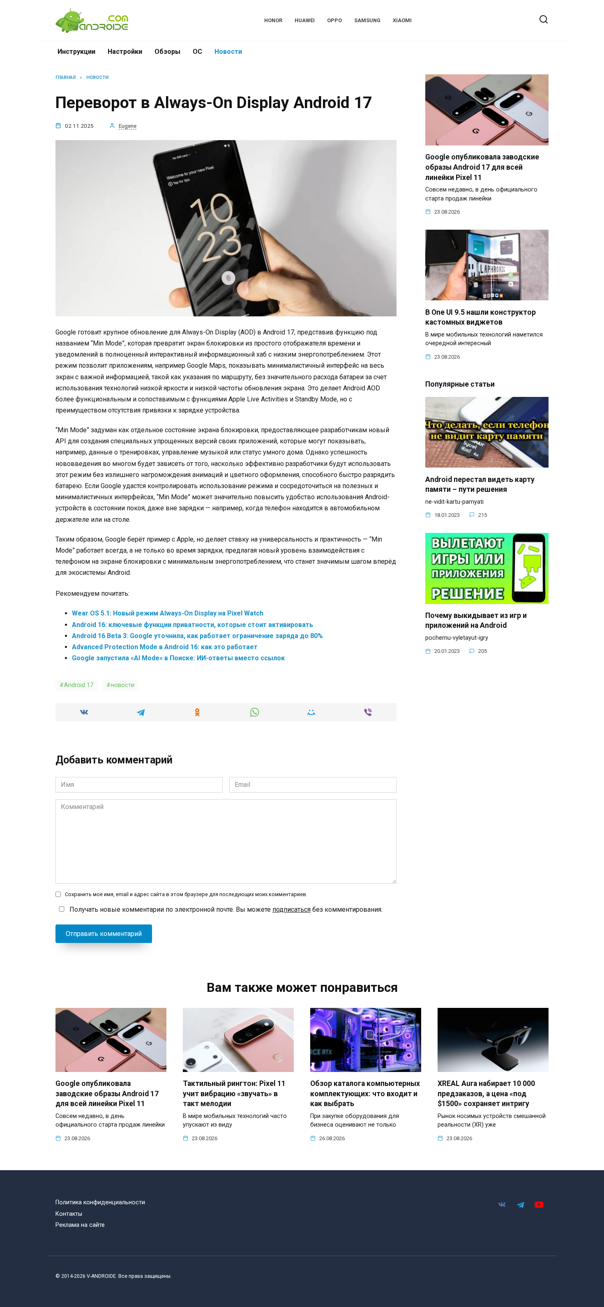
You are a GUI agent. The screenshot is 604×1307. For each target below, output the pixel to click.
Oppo (334, 20)
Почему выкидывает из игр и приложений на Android (476, 620)
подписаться (291, 909)
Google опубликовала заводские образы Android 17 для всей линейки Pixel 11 (482, 167)
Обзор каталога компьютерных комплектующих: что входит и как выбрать (365, 1093)
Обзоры (167, 51)
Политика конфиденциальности (100, 1202)
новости (122, 685)
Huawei (305, 20)
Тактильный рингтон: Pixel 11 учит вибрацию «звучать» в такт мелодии (234, 1093)
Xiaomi (402, 20)
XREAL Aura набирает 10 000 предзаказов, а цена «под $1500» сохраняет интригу (486, 1093)
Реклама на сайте (80, 1225)
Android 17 (78, 685)
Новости (228, 51)
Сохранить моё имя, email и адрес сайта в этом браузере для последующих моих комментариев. (186, 894)
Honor (273, 20)
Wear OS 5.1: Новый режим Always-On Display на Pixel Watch (167, 613)
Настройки (125, 51)
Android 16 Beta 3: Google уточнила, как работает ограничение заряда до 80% (197, 636)
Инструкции (76, 51)
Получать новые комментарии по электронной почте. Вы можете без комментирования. (225, 909)
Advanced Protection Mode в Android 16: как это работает (165, 647)
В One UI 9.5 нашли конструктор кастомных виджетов (480, 317)
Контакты (68, 1213)
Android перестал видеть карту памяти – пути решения (480, 484)
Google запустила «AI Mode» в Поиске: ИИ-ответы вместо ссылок (178, 658)
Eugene (127, 125)
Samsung (367, 20)
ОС (197, 51)
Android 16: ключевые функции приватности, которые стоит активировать (192, 625)
